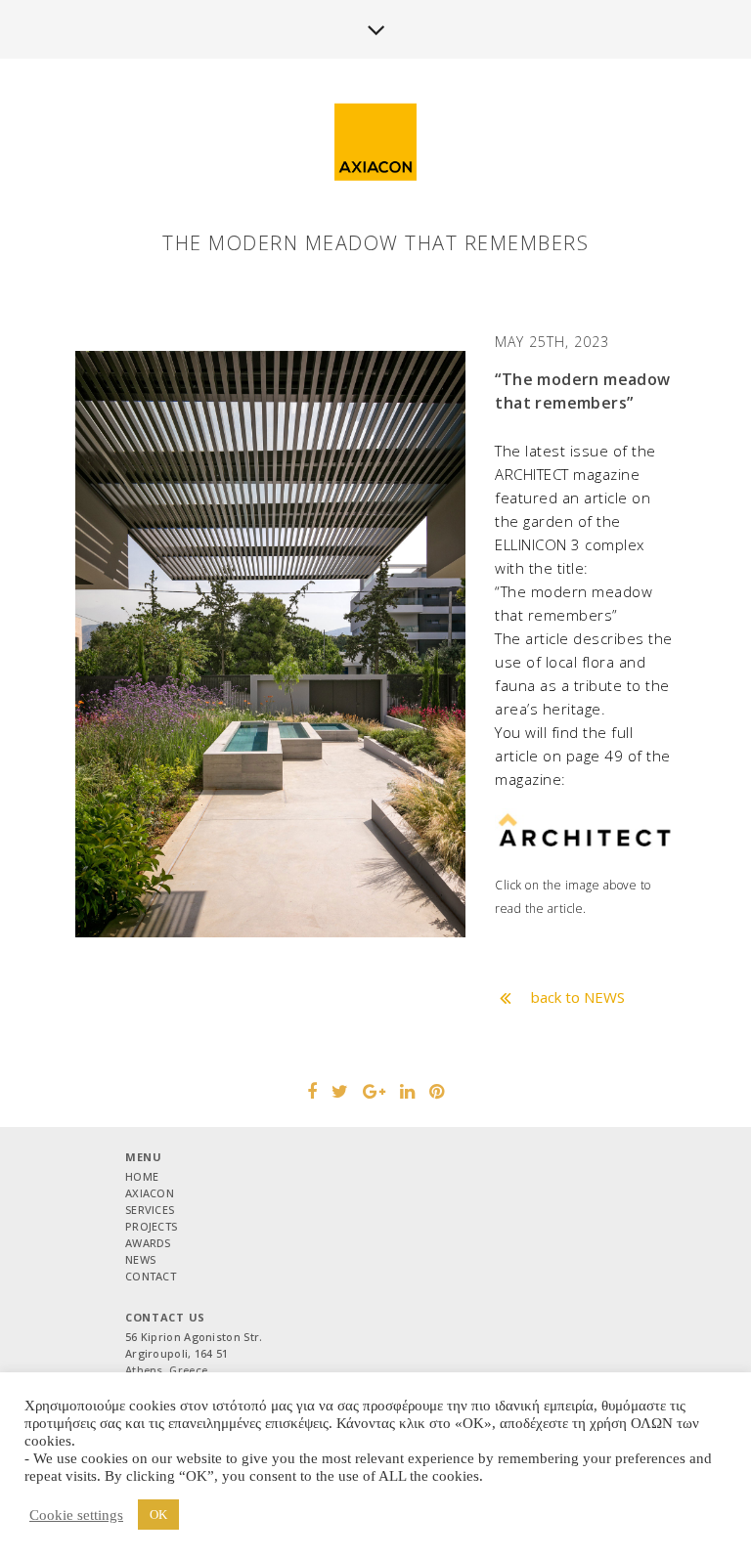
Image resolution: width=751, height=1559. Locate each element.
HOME (141, 1176)
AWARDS (148, 1242)
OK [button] (158, 1514)
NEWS (140, 1259)
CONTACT (150, 1276)
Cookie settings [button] (76, 1515)
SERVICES (149, 1209)
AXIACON (149, 1193)
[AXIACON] (375, 143)
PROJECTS (151, 1226)
